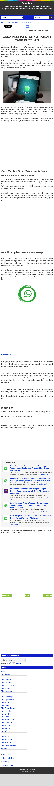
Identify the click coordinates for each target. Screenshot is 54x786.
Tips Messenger (7, 697)
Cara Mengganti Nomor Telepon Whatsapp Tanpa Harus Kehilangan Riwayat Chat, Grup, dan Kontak (29, 468)
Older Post (47, 595)
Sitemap (6, 762)
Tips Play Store (7, 711)
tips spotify (5, 748)
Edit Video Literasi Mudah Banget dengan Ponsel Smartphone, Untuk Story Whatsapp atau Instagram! (31, 491)
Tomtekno (27, 3)
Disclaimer (7, 754)
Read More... (45, 474)
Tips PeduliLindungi (8, 708)
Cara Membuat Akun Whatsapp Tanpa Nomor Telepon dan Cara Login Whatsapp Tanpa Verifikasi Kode (29, 505)
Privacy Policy (8, 758)
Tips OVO (5, 705)
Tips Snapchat (6, 722)
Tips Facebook (6, 680)
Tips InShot (5, 688)
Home (27, 595)
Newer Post (6, 595)
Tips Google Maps (8, 685)
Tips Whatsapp (6, 739)
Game (3, 671)
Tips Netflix (5, 702)
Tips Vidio (5, 734)
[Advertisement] (27, 145)
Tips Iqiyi (4, 694)
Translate (18, 663)
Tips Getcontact (7, 683)
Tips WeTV (5, 737)
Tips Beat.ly (5, 674)
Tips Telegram (6, 725)
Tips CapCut (5, 677)
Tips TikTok (5, 728)
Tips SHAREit (6, 714)
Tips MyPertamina (8, 700)
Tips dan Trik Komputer (9, 745)
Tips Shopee (5, 717)
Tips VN (4, 731)
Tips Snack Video (7, 720)
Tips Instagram (6, 691)
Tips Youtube (6, 742)
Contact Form (8, 765)
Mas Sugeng (30, 771)
